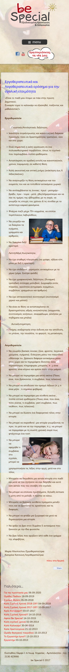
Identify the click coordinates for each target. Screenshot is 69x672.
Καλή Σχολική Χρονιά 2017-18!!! (21, 607)
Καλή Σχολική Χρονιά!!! (16, 614)
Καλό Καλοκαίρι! (12, 625)
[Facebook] (17, 53)
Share (59, 568)
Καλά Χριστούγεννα (14, 629)
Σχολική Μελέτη (12, 600)
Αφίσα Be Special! (13, 618)
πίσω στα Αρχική (55, 560)
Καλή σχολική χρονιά (15, 621)
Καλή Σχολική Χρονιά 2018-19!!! (21, 603)
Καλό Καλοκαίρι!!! (13, 610)
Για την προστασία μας (16, 592)
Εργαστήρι (9, 640)
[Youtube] (23, 53)
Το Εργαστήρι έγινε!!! (15, 636)
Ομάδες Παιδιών (12, 596)
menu (36, 42)
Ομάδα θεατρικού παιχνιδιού (19, 632)
